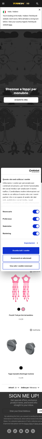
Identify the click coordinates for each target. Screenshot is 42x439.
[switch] (36, 219)
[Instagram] (9, 431)
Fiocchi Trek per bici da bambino (21, 315)
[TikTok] (15, 431)
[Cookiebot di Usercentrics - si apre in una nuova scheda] (29, 171)
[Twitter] (33, 431)
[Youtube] (27, 431)
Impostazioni (29, 243)
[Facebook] (21, 431)
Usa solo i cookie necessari (21, 266)
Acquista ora (21, 100)
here (10, 25)
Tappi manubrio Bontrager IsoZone (21, 374)
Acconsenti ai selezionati (21, 258)
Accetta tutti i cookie (20, 250)
